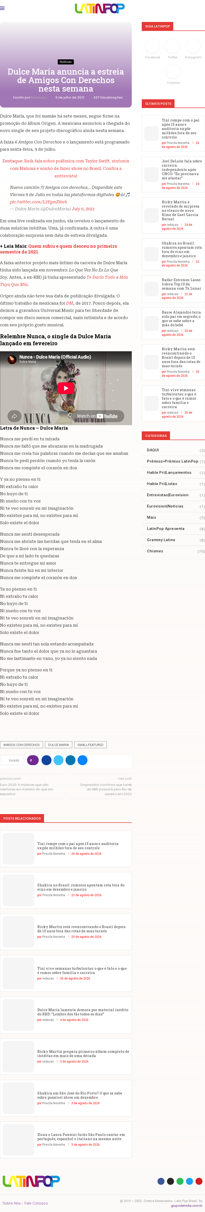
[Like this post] (34, 760)
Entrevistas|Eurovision (176, 494)
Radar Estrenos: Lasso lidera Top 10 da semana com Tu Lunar (181, 284)
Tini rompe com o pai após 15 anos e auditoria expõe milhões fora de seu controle (77, 845)
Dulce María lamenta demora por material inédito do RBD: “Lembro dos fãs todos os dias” (82, 1011)
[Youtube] (199, 1181)
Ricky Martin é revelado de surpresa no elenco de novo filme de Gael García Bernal (181, 210)
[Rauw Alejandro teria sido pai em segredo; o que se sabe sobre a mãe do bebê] (151, 323)
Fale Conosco (36, 1203)
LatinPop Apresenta (176, 528)
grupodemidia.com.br (186, 1206)
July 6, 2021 (83, 209)
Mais (176, 517)
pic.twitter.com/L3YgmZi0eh (38, 202)
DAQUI (176, 450)
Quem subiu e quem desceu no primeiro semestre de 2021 (58, 249)
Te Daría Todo (100, 277)
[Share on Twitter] (59, 760)
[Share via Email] (83, 760)
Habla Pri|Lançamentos (176, 472)
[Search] (200, 8)
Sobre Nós (11, 1203)
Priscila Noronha (53, 853)
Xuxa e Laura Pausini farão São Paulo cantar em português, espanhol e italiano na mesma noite (81, 1136)
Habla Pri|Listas (176, 483)
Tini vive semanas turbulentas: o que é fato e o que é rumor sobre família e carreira (82, 970)
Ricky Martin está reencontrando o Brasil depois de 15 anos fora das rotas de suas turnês (81, 928)
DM (69, 303)
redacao (39, 97)
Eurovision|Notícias (176, 506)
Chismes (176, 551)
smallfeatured (91, 745)
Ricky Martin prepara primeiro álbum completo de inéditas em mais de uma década (83, 1053)
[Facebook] (161, 1181)
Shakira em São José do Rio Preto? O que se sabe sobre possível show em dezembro (79, 1095)
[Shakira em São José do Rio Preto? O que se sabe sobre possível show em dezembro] (18, 1098)
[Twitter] (189, 1181)
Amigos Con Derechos (21, 745)
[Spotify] (180, 1181)
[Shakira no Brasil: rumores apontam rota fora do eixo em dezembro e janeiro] (18, 890)
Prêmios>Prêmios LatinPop (176, 461)
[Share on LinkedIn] (71, 760)
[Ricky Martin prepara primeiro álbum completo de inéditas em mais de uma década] (18, 1057)
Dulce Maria (58, 745)
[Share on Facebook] (47, 760)
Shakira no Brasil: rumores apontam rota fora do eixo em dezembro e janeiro (80, 887)
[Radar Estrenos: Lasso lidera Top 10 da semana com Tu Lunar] (151, 289)
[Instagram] (170, 1181)
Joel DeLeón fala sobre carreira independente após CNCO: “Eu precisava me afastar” (182, 169)
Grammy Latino (176, 539)
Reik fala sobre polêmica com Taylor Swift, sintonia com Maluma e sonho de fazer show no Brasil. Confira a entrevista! (69, 168)
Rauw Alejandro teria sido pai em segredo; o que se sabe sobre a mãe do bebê (181, 318)
